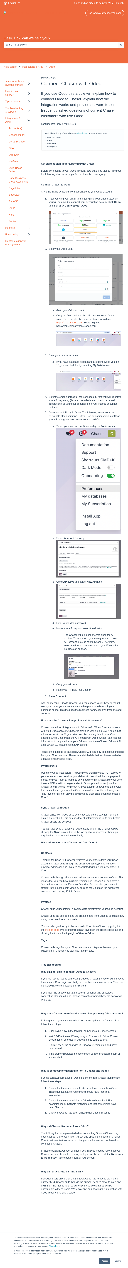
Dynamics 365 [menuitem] (17, 141)
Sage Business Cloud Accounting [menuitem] (18, 180)
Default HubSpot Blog (56, 13)
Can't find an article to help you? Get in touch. (99, 3)
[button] (29, 82)
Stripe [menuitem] (12, 208)
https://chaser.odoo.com (69, 322)
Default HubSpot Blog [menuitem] (64, 1227)
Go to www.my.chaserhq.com (105, 13)
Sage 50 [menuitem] (13, 201)
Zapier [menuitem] (12, 221)
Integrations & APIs (32, 66)
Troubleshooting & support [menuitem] (14, 110)
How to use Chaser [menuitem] (11, 93)
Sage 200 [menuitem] (14, 194)
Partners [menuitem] (10, 227)
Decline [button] (118, 1260)
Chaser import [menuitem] (16, 135)
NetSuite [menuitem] (13, 161)
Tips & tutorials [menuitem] (13, 101)
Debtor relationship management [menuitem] (15, 243)
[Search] (121, 45)
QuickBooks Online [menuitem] (15, 170)
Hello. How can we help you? (27, 38)
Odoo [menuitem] (12, 148)
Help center (10, 66)
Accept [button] (105, 1260)
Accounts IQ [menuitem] (15, 128)
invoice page (52, 930)
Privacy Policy (54, 1246)
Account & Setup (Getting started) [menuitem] (14, 83)
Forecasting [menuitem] (11, 234)
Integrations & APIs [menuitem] (13, 120)
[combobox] (61, 45)
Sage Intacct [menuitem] (15, 188)
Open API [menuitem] (14, 155)
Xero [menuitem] (11, 214)
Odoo (52, 66)
